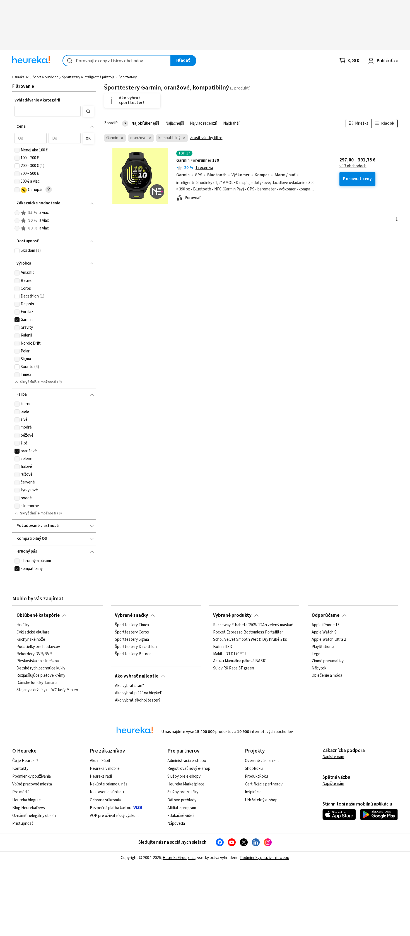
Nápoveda (176, 823)
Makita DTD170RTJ (229, 654)
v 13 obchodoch (352, 166)
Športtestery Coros (132, 632)
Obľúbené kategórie (38, 615)
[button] (48, 111)
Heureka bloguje (26, 800)
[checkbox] (17, 150)
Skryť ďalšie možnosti (38, 381)
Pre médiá (21, 792)
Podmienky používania (31, 776)
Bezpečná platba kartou (110, 808)
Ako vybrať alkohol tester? (137, 700)
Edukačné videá (180, 816)
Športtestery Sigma (132, 639)
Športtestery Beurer (133, 654)
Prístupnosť (22, 823)
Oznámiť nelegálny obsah (34, 816)
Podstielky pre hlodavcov (38, 647)
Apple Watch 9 (324, 632)
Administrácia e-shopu (186, 761)
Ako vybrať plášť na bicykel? (139, 693)
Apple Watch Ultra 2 (329, 639)
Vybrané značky (131, 615)
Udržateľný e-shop (261, 800)
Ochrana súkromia (105, 800)
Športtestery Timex (132, 625)
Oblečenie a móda (327, 675)
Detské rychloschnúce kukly (40, 668)
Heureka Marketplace (185, 784)
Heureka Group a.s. (179, 858)
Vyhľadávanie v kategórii (37, 100)
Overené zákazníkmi (262, 761)
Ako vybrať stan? (129, 686)
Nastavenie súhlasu (107, 792)
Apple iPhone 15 (325, 625)
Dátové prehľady (181, 800)
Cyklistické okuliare (33, 632)
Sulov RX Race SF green (233, 668)
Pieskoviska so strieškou (37, 661)
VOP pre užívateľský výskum (114, 816)
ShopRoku (254, 768)
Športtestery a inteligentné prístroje (88, 77)
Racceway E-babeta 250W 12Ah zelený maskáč (253, 625)
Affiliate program (181, 808)
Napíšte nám (333, 757)
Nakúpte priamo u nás (108, 784)
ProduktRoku (256, 776)
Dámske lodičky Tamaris (36, 683)
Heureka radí (101, 776)
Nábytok (319, 668)
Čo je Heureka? (25, 761)
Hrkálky (22, 625)
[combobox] (116, 60)
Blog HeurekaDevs (28, 808)
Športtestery (128, 77)
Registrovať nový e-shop (188, 768)
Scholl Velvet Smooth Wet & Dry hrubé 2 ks (250, 639)
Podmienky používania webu (264, 858)
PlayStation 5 (323, 647)
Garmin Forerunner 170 (197, 160)
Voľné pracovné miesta (32, 784)
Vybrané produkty (232, 615)
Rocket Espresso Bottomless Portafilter (248, 632)
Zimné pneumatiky (328, 661)
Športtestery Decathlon (136, 647)
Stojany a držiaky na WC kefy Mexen (47, 690)
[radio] (17, 212)
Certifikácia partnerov (264, 784)
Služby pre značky (182, 792)
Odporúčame (325, 615)
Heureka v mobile (105, 768)
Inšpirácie (253, 792)
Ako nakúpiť (100, 761)
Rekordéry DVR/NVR (34, 654)
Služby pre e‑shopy (184, 776)
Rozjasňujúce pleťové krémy (40, 675)
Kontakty (20, 768)
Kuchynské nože (30, 639)
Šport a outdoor (45, 77)
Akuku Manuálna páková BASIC (239, 661)
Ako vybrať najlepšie (136, 676)
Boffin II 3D (222, 647)
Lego (316, 654)
